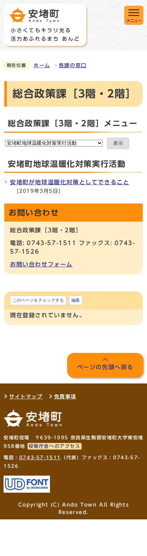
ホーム (42, 65)
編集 (75, 300)
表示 (118, 143)
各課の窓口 (73, 65)
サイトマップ (26, 396)
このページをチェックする (38, 300)
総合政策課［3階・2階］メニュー (73, 123)
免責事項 (65, 396)
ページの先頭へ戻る (105, 367)
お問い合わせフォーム (41, 264)
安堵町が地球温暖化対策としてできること (69, 182)
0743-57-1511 (40, 457)
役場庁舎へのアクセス (55, 446)
